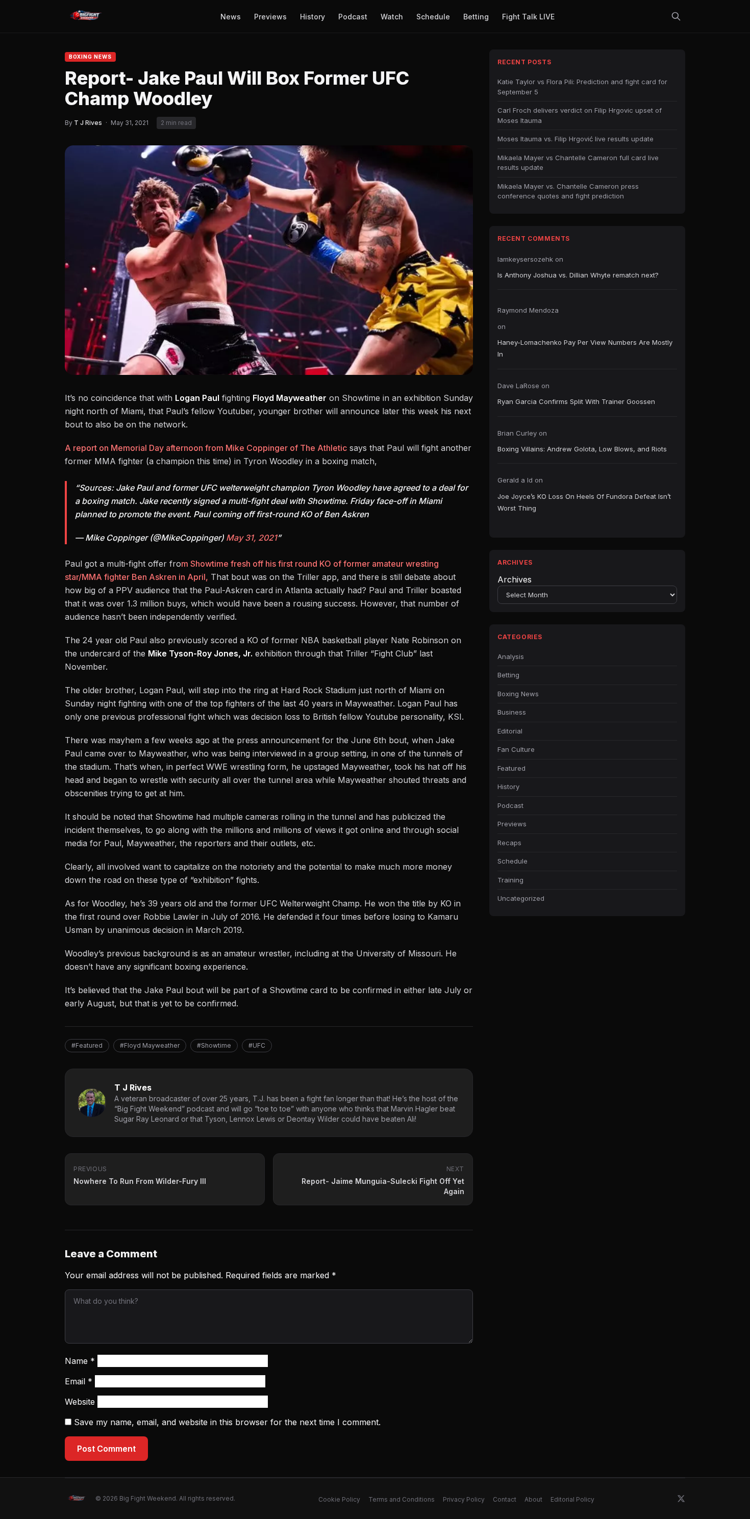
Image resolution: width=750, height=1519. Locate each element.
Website (80, 1402)
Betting (508, 675)
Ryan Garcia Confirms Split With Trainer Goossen (576, 401)
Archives (514, 579)
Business (511, 712)
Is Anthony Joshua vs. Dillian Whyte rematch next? (578, 275)
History (508, 786)
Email (78, 1381)
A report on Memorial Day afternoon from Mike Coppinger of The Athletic (206, 448)
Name (80, 1361)
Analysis (510, 656)
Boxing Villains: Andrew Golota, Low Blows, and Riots (582, 449)
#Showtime (214, 1045)
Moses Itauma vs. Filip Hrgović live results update (575, 139)
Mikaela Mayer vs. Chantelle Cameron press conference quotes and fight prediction (568, 191)
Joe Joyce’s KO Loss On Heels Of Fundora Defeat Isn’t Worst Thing (584, 502)
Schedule (512, 861)
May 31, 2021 (251, 538)
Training (510, 880)
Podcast (510, 805)
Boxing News (90, 57)
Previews (512, 824)
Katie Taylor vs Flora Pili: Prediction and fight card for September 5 (582, 87)
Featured (511, 768)
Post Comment (106, 1449)
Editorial (509, 731)
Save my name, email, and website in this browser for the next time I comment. (227, 1422)
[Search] (676, 16)
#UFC (256, 1045)
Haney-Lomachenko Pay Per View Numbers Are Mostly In (584, 348)
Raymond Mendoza (528, 310)
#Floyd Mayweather (150, 1045)
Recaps (509, 843)
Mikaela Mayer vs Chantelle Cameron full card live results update (578, 163)
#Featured (87, 1045)
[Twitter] (681, 1499)
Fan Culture (516, 749)
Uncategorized (520, 898)
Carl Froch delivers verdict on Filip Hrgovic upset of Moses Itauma (579, 115)
